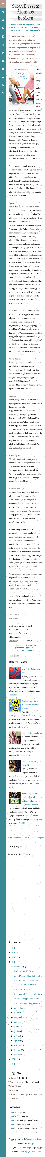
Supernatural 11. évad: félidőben (28, 994)
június (17, 1031)
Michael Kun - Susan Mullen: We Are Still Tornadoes (30, 705)
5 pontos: (12, 1128)
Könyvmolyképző (26, 27)
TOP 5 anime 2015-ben (24, 971)
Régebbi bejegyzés (36, 838)
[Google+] (3, 61)
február (17, 1050)
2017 (14, 952)
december (18, 966)
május (17, 1036)
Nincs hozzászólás (32, 30)
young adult (15, 30)
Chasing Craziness (33, 1139)
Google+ (32, 648)
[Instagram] (3, 93)
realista (38, 27)
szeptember (19, 1017)
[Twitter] (3, 20)
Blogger (31, 1143)
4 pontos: (12, 1124)
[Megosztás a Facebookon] (18, 655)
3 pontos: (12, 1120)
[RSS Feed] (3, 28)
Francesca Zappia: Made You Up (28, 998)
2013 (14, 1064)
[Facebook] (3, 36)
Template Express (26, 1147)
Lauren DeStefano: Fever (32, 733)
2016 (14, 957)
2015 (14, 962)
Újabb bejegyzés (14, 838)
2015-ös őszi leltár (22, 989)
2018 (14, 948)
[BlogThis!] (13, 655)
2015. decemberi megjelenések (27, 1003)
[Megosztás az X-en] (15, 655)
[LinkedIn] (3, 52)
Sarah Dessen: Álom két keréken (25, 11)
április (17, 1040)
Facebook (31, 645)
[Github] (3, 85)
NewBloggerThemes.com (30, 1151)
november (19, 1008)
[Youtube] (3, 69)
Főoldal (24, 838)
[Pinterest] (3, 44)
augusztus (19, 1022)
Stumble (22, 651)
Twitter (20, 648)
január (17, 1055)
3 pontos (15, 27)
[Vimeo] (3, 77)
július (17, 1026)
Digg (32, 651)
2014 (14, 1059)
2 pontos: (12, 1116)
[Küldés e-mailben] (11, 655)
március (18, 1045)
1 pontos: (12, 1112)
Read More (13, 695)
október (18, 1012)
